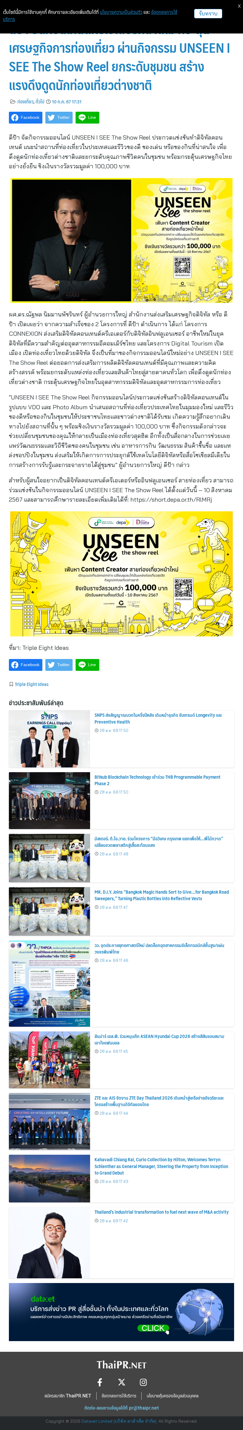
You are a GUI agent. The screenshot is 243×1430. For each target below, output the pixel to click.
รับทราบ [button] (208, 13)
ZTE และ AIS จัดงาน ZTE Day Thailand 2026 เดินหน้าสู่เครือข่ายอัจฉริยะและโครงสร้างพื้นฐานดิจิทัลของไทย (159, 1101)
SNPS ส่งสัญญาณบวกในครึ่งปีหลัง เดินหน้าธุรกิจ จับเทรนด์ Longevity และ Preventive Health (158, 718)
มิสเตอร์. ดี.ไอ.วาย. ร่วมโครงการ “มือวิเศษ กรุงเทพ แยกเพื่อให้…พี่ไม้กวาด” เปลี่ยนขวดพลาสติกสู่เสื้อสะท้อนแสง (159, 841)
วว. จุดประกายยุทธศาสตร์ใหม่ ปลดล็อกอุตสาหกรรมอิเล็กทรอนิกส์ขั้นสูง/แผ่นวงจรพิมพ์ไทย (159, 948)
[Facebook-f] (100, 1382)
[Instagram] (144, 1382)
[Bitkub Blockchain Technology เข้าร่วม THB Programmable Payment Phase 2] (49, 800)
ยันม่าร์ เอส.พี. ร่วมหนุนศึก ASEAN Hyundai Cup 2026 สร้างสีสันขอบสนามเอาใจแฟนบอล (159, 1039)
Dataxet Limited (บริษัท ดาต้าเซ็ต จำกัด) (118, 1421)
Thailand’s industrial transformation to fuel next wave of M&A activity (162, 1212)
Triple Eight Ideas (32, 684)
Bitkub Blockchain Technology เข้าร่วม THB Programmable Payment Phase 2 (157, 780)
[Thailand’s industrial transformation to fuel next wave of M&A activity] (49, 1242)
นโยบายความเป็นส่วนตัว (121, 12)
